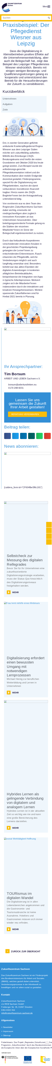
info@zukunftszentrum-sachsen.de (17, 1013)
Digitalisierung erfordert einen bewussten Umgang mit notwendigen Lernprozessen (25, 666)
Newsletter (8, 1027)
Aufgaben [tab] (7, 104)
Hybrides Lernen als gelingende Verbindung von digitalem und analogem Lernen (25, 800)
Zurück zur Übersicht (25, 951)
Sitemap (7, 1035)
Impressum (8, 1031)
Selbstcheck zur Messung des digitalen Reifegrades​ (25, 560)
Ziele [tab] (5, 110)
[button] (7, 436)
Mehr (15, 592)
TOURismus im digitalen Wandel (20, 895)
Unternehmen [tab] (9, 99)
